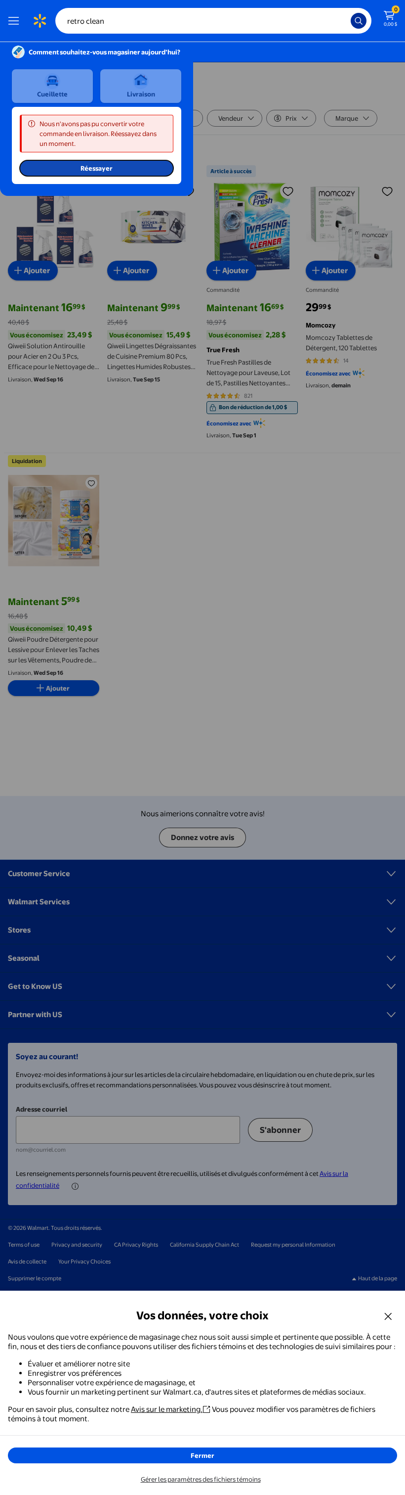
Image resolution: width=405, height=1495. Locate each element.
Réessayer (97, 168)
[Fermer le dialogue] (388, 1315)
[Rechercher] (358, 21)
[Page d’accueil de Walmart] (39, 21)
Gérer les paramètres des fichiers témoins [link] (201, 1479)
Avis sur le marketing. (166, 1409)
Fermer (202, 1455)
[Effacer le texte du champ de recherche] (346, 21)
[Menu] (16, 21)
